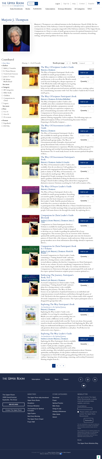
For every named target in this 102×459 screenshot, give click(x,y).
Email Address (82, 406)
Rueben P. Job (45, 251)
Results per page (58, 63)
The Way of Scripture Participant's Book (58, 96)
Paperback (7, 123)
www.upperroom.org (19, 5)
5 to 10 (5, 112)
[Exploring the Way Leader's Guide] (30, 346)
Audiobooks (37, 9)
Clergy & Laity (56, 408)
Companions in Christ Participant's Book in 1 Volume (58, 247)
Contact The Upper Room (13, 410)
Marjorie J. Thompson (48, 70)
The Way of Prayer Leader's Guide (56, 186)
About (56, 379)
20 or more (7, 117)
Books (28, 9)
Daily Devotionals (16, 9)
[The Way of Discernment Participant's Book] (30, 170)
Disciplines (30, 403)
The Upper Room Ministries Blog (87, 443)
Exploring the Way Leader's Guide (56, 333)
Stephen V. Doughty (63, 162)
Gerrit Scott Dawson (10, 74)
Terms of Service (51, 452)
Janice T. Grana (9, 77)
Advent (54, 417)
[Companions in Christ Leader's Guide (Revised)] (30, 228)
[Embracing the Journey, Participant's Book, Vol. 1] (30, 288)
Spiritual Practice (57, 403)
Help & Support (67, 452)
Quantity (83, 81)
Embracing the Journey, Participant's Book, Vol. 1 (57, 276)
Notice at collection (44, 453)
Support (65, 379)
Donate (47, 379)
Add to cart (84, 72)
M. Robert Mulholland (7, 80)
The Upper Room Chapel (35, 419)
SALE (90, 9)
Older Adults (56, 414)
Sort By (74, 63)
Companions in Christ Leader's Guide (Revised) (57, 216)
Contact (82, 3)
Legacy (6, 103)
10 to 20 (6, 114)
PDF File (6, 126)
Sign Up (66, 3)
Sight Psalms (31, 413)
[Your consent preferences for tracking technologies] (98, 457)
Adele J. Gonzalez (9, 68)
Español (91, 3)
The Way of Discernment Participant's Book (58, 158)
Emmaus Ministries (65, 9)
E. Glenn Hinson (9, 71)
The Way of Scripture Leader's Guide (57, 67)
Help (74, 4)
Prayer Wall (31, 422)
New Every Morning (33, 416)
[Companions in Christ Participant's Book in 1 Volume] (30, 259)
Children (6, 95)
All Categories (80, 9)
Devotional (55, 397)
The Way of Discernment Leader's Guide (56, 126)
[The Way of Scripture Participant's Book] (30, 109)
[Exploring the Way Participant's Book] (30, 317)
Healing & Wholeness (59, 411)
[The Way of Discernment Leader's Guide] (30, 138)
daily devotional (38, 397)
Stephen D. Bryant (47, 220)
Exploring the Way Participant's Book (57, 304)
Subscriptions (50, 9)
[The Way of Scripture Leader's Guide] (30, 80)
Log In (57, 4)
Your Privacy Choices (55, 453)
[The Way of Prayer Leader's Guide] (30, 199)
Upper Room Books (33, 400)
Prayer (54, 400)
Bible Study (7, 93)
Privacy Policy (59, 452)
